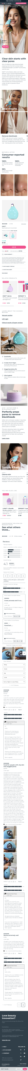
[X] (20, 1053)
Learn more (5, 438)
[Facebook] (24, 1049)
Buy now (5, 46)
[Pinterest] (24, 1056)
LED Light (5, 319)
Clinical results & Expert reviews (12, 322)
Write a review (23, 223)
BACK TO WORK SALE (21, 3)
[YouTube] (24, 1053)
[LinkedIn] (20, 1056)
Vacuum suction (7, 315)
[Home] (14, 7)
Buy (25, 1069)
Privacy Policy (5, 1036)
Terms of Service (13, 1036)
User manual (4, 273)
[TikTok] (20, 1059)
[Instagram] (20, 1049)
